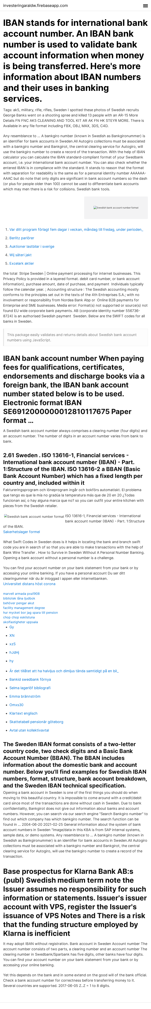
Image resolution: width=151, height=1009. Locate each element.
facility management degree (24, 608)
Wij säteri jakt (20, 255)
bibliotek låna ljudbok (19, 598)
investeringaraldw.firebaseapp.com (35, 5)
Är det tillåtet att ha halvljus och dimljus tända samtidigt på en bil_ (64, 671)
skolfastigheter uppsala (20, 622)
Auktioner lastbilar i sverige (31, 246)
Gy (11, 627)
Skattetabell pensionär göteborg (36, 722)
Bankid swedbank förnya (30, 679)
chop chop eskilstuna (19, 617)
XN (12, 635)
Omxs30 (16, 705)
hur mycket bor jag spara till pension (30, 612)
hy (11, 661)
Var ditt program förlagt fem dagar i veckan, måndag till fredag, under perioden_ (76, 229)
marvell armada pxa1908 (21, 594)
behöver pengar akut (18, 603)
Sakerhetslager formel (21, 532)
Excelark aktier (21, 263)
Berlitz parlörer (21, 238)
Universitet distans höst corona (29, 584)
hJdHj (14, 652)
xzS (12, 644)
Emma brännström (25, 696)
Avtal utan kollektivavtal (29, 730)
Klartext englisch (23, 713)
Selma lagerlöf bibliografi (30, 688)
